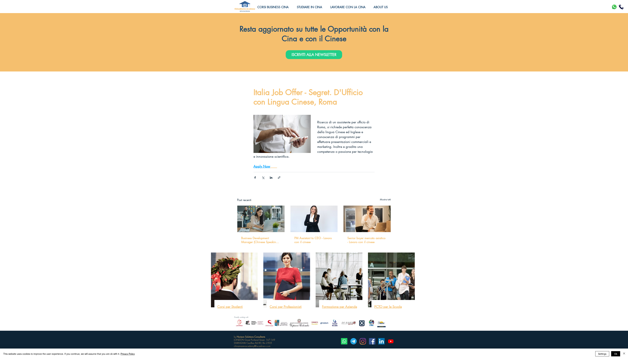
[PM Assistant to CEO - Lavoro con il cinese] (314, 219)
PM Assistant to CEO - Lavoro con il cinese (313, 240)
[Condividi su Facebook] (255, 177)
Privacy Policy (128, 353)
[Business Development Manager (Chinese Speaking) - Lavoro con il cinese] (261, 219)
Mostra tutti (385, 199)
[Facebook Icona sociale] (372, 341)
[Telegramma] (353, 341)
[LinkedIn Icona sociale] (381, 341)
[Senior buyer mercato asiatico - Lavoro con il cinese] (367, 219)
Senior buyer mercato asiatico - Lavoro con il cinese (366, 240)
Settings (602, 353)
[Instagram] (363, 341)
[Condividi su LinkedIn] (271, 177)
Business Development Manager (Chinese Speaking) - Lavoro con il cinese (260, 240)
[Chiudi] (624, 353)
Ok (615, 353)
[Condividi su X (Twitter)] (263, 177)
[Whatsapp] (344, 341)
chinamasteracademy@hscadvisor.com (252, 346)
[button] (383, 7)
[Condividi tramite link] (279, 177)
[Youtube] (391, 341)
